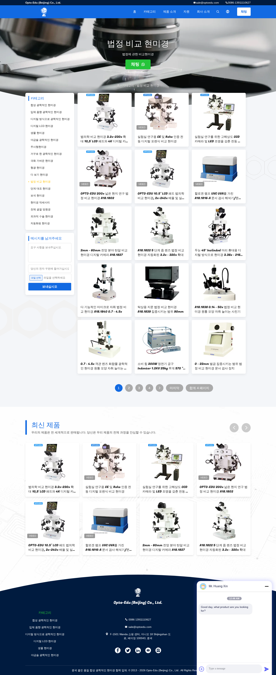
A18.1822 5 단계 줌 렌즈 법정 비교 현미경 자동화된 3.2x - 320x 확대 (161, 252)
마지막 (174, 388)
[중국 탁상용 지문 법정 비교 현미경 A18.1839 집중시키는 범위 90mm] (162, 282)
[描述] (227, 11)
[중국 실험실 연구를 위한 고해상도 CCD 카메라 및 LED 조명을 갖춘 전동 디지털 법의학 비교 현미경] (219, 112)
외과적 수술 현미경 (42, 216)
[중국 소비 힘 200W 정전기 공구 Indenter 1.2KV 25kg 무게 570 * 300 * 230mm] (162, 339)
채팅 (244, 11)
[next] (246, 427)
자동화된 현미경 (40, 223)
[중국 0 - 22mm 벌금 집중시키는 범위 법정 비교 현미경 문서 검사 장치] (219, 339)
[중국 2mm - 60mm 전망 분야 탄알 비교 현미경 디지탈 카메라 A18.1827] (105, 225)
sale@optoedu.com (207, 2)
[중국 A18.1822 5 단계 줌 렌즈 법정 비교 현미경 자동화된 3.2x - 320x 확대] (162, 225)
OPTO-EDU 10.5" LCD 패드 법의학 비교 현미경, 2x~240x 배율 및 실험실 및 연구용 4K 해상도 (161, 195)
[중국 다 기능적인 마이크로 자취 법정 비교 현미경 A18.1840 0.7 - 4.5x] (105, 282)
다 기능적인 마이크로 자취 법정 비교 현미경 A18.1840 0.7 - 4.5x (103, 309)
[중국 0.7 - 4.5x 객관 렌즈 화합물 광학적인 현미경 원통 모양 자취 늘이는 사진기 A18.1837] (105, 339)
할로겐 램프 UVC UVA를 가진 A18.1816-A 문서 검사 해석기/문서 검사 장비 (218, 195)
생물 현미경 (37, 132)
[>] (159, 388)
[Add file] (201, 669)
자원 (186, 11)
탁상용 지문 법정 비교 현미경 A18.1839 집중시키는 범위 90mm (161, 309)
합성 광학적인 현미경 (43, 105)
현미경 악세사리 (40, 202)
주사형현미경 (38, 146)
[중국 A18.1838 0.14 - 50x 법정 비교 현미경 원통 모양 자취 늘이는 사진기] (219, 282)
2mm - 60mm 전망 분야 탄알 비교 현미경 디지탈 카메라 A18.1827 (104, 252)
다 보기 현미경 (39, 174)
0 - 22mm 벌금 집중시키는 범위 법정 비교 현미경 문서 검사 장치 (218, 366)
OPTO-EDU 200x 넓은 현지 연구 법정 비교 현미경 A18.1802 (104, 195)
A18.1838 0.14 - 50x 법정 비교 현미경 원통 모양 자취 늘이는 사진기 (218, 309)
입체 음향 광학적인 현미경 (46, 112)
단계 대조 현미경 (41, 188)
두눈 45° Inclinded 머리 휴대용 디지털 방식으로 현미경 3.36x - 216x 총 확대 (218, 252)
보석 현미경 (37, 195)
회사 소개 (203, 11)
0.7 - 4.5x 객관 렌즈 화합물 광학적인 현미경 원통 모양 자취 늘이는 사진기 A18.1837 (104, 366)
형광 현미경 (37, 167)
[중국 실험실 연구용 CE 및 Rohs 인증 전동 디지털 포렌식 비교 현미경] (162, 112)
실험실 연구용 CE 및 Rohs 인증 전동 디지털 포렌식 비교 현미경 (160, 139)
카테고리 (150, 11)
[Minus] (266, 586)
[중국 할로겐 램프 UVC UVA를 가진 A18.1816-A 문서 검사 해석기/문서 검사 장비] (219, 169)
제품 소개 (169, 11)
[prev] (234, 427)
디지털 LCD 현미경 (42, 125)
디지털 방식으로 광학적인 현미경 (50, 118)
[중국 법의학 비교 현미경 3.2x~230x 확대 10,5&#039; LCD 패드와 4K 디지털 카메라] (105, 112)
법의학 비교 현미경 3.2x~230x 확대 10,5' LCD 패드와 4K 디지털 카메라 (105, 139)
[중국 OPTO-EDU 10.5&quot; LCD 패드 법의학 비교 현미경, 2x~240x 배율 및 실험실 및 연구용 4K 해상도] (162, 169)
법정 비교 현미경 (41, 181)
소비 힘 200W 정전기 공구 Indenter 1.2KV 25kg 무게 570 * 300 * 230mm (160, 366)
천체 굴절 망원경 (41, 209)
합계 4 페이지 (199, 388)
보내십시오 (49, 286)
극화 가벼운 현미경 (42, 160)
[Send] (267, 669)
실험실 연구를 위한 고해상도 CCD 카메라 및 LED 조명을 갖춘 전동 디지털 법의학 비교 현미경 (218, 139)
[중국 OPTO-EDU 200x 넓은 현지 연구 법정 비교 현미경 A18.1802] (105, 169)
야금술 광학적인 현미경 (44, 139)
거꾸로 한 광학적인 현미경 (46, 153)
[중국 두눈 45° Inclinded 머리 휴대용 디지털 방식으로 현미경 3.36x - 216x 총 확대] (219, 225)
